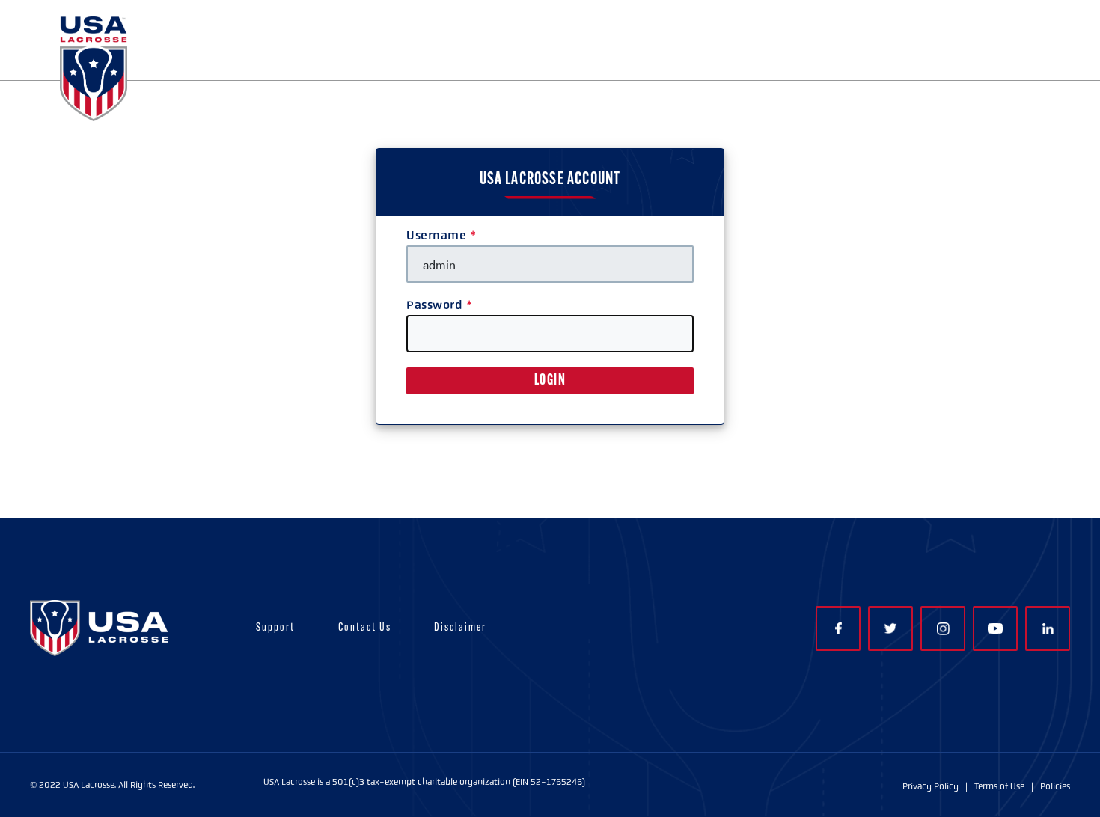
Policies (1055, 786)
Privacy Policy (930, 786)
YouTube (995, 628)
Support (275, 628)
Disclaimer (460, 628)
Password (434, 305)
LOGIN (550, 380)
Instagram (942, 628)
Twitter (890, 628)
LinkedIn (1047, 628)
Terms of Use (999, 786)
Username (436, 235)
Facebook (838, 628)
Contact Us (364, 628)
